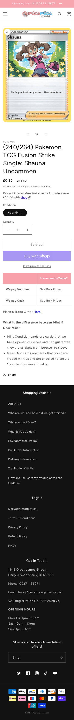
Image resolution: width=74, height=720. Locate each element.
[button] (5, 14)
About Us (14, 404)
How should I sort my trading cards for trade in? (35, 480)
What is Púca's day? (22, 431)
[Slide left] (27, 134)
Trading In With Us (21, 468)
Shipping (22, 186)
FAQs (12, 545)
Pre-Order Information (24, 450)
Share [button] (12, 374)
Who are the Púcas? (22, 422)
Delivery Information (22, 459)
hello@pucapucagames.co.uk (39, 592)
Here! (38, 312)
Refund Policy (18, 536)
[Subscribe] (61, 657)
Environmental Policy (22, 441)
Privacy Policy (17, 527)
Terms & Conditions (22, 518)
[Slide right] (46, 134)
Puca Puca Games (41, 713)
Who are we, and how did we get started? (37, 413)
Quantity (8, 221)
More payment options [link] (37, 265)
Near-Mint (15, 212)
